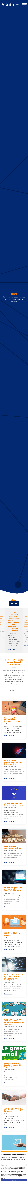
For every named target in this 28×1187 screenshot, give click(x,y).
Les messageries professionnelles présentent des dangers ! (13, 719)
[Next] (16, 603)
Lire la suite (11, 649)
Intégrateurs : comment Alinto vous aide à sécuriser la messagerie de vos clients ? (14, 1021)
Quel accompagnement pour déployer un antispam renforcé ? (13, 1109)
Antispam (13, 1114)
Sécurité (20, 1026)
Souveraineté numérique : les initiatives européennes (14, 804)
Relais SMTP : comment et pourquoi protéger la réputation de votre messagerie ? (13, 977)
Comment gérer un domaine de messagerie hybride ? (12, 933)
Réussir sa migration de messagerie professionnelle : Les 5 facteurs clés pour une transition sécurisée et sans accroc (14, 621)
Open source (17, 724)
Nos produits (14, 1026)
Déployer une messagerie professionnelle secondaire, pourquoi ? (13, 889)
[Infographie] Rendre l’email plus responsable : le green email (13, 1065)
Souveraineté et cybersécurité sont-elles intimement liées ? (13, 762)
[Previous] (11, 603)
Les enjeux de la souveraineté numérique (13, 847)
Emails (12, 724)
